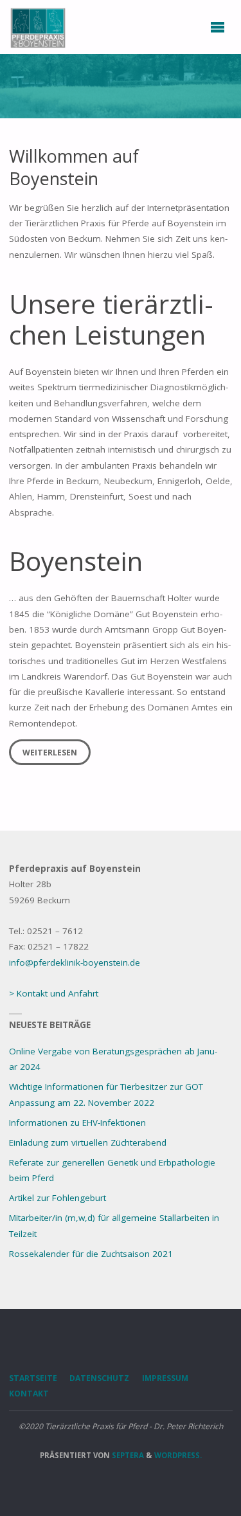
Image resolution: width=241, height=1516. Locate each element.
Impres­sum (165, 1378)
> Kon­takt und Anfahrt (53, 993)
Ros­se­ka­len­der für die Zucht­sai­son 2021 (91, 1253)
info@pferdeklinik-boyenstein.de (74, 962)
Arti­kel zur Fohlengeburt (57, 1198)
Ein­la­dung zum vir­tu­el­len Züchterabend (87, 1142)
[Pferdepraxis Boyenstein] (38, 27)
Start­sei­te (33, 1378)
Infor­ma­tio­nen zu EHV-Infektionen (77, 1122)
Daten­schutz (99, 1378)
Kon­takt (29, 1393)
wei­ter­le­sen (49, 752)
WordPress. (178, 1455)
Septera (127, 1455)
